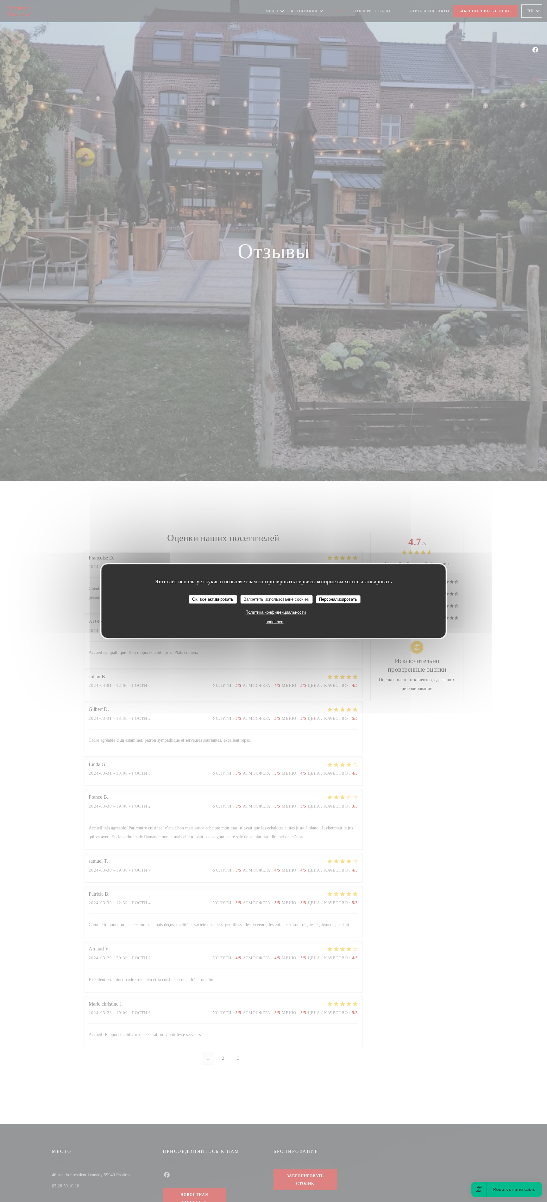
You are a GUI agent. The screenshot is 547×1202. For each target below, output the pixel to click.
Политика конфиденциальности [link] (275, 612)
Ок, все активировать (212, 599)
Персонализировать (338, 599)
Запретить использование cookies (276, 599)
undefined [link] (274, 622)
